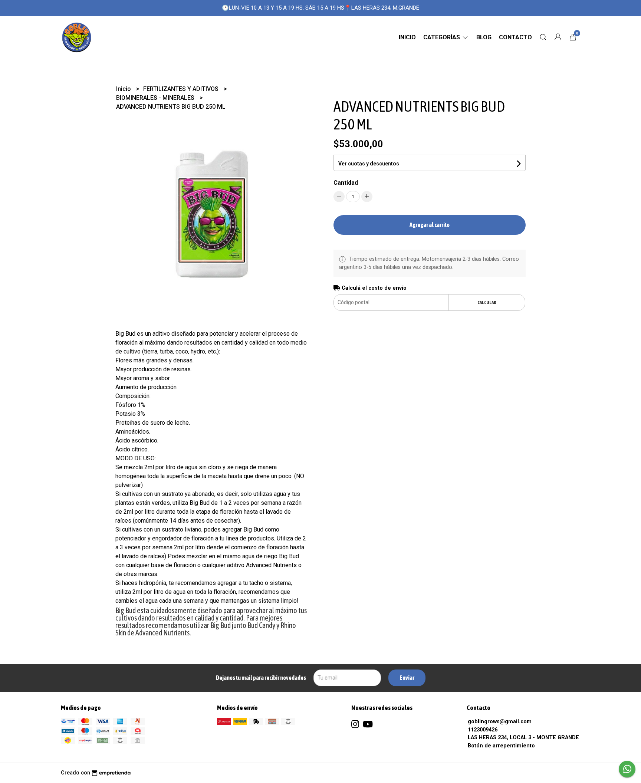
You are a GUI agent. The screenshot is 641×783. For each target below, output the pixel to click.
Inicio (407, 37)
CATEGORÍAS (442, 37)
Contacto (515, 37)
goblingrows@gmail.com (500, 721)
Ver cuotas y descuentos (368, 164)
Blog (484, 37)
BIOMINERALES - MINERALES (156, 97)
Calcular (486, 302)
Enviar (407, 677)
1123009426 (482, 730)
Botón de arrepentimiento (501, 746)
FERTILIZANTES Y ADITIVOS (181, 88)
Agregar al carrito (430, 224)
